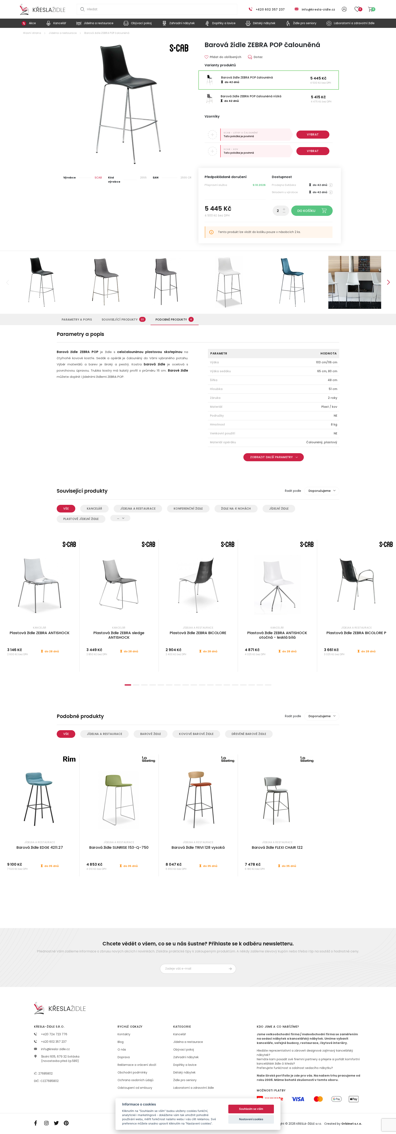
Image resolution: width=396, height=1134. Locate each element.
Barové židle (150, 734)
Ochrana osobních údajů (135, 1080)
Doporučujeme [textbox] (320, 491)
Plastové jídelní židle (81, 519)
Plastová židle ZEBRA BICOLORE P (356, 632)
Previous (7, 282)
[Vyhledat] (82, 9)
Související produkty (123, 319)
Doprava (124, 1057)
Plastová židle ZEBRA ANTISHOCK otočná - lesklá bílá (277, 635)
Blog (121, 1042)
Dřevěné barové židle (249, 734)
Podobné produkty (174, 319)
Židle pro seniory (185, 1080)
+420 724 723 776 (53, 1034)
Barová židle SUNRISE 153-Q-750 (118, 847)
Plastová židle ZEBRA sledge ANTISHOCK (118, 635)
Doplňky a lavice (185, 1065)
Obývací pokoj (183, 1049)
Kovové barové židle (196, 734)
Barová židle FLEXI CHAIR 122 (277, 847)
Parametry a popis (77, 319)
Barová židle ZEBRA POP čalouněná (107, 33)
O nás (122, 1049)
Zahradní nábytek (186, 1057)
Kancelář (94, 508)
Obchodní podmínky (132, 1072)
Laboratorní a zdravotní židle (193, 1088)
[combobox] (321, 491)
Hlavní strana (32, 33)
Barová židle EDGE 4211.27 (39, 847)
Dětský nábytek (184, 1072)
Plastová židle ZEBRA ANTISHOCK (40, 632)
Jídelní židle (279, 508)
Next (388, 282)
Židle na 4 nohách (236, 508)
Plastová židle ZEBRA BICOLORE (198, 632)
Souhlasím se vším (251, 1108)
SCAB (98, 177)
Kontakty (124, 1034)
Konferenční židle (188, 508)
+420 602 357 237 (270, 9)
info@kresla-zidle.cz (318, 9)
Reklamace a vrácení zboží (137, 1065)
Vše (66, 508)
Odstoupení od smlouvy (135, 1088)
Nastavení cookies (251, 1119)
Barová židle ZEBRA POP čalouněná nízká (251, 96)
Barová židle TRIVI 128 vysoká (198, 847)
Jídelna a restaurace (63, 33)
